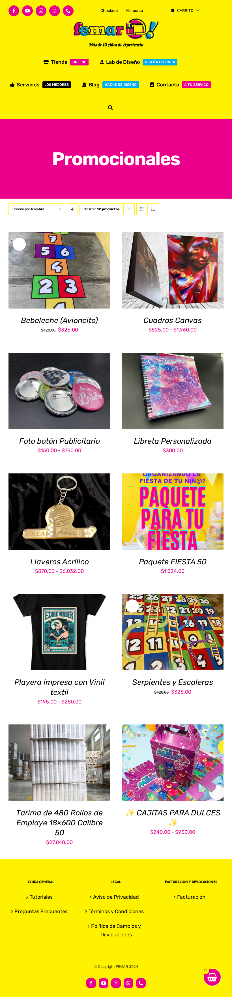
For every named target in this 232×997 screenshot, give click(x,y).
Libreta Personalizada (173, 441)
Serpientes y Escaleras (172, 682)
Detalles (87, 271)
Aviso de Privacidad (116, 897)
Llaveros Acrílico (59, 561)
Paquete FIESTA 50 (173, 561)
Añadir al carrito (43, 271)
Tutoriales (41, 897)
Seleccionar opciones (168, 268)
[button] (110, 107)
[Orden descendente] (72, 209)
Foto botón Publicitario (59, 441)
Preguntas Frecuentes (41, 911)
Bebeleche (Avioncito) (59, 320)
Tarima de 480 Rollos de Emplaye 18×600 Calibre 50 (59, 822)
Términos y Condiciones (116, 911)
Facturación (191, 897)
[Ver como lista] (153, 209)
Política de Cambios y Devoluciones (116, 930)
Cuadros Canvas (172, 320)
